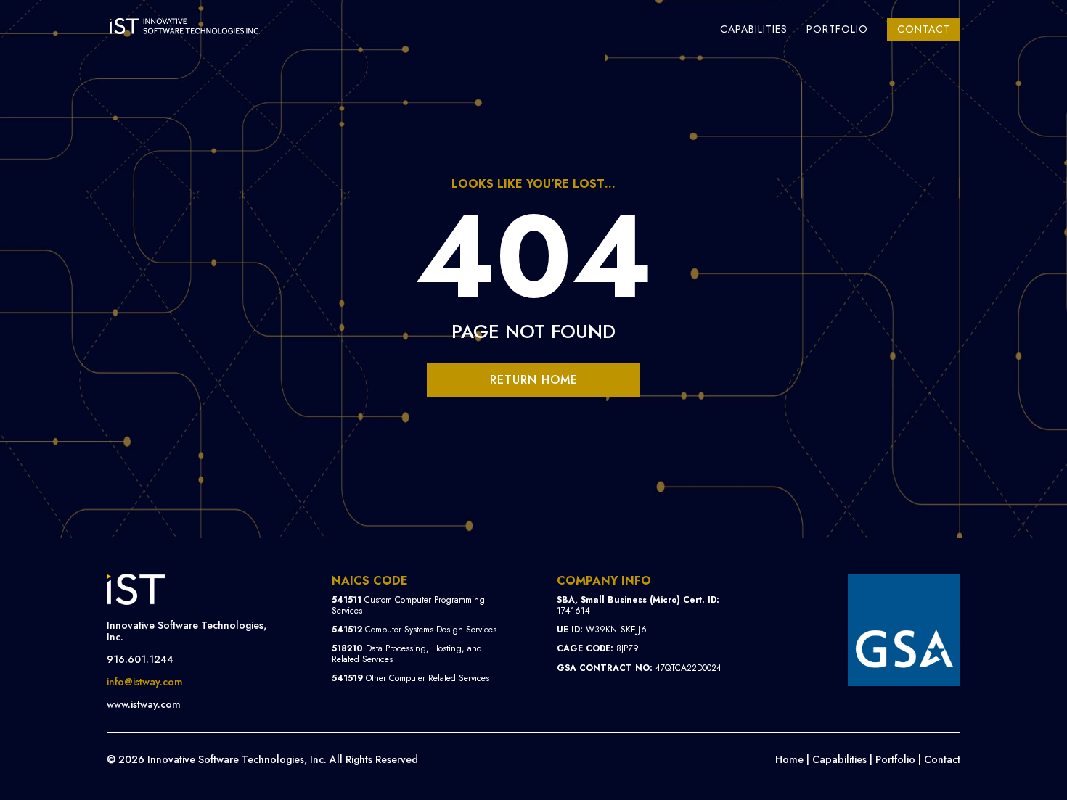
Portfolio (837, 30)
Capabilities (754, 30)
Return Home (534, 379)
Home (789, 759)
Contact (923, 29)
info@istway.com (145, 682)
